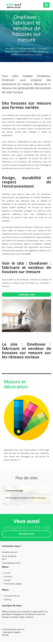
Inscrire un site (26, 534)
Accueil (7, 573)
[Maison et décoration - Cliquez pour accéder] (26, 415)
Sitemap (7, 599)
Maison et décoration (16, 384)
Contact (7, 580)
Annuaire (8, 576)
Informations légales (13, 583)
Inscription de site (12, 595)
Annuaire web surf (27, 48)
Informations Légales (11, 632)
